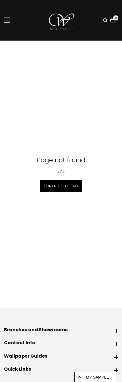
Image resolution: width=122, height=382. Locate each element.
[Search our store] (106, 20)
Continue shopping (61, 186)
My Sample (97, 377)
